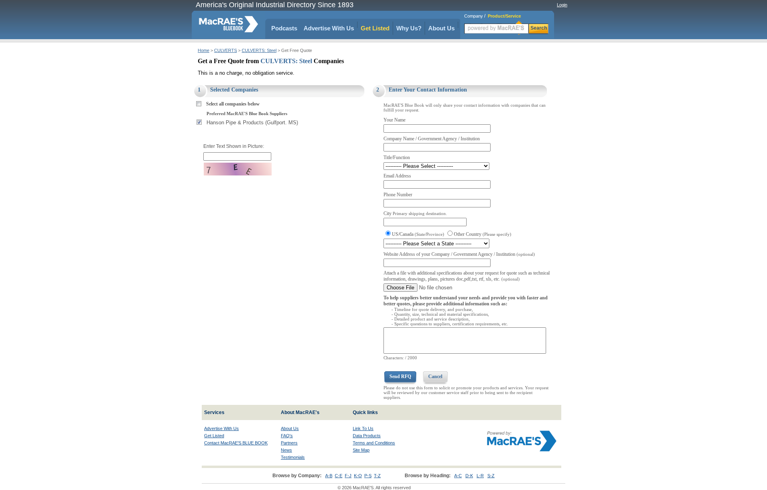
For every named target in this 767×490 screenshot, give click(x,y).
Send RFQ (400, 376)
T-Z (377, 475)
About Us (441, 28)
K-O (358, 475)
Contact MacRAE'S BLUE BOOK (236, 442)
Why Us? (408, 28)
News (286, 450)
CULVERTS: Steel (259, 50)
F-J (348, 475)
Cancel (435, 376)
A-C (458, 475)
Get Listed (375, 28)
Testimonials (293, 457)
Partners (289, 442)
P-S (368, 475)
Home (203, 50)
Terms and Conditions (374, 442)
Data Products (367, 435)
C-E (338, 475)
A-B (328, 475)
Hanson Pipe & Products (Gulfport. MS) (252, 122)
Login (562, 4)
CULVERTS (225, 50)
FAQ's (287, 435)
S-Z (491, 475)
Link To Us (363, 428)
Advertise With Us (329, 28)
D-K (469, 475)
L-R (480, 475)
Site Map (361, 450)
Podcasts (284, 28)
